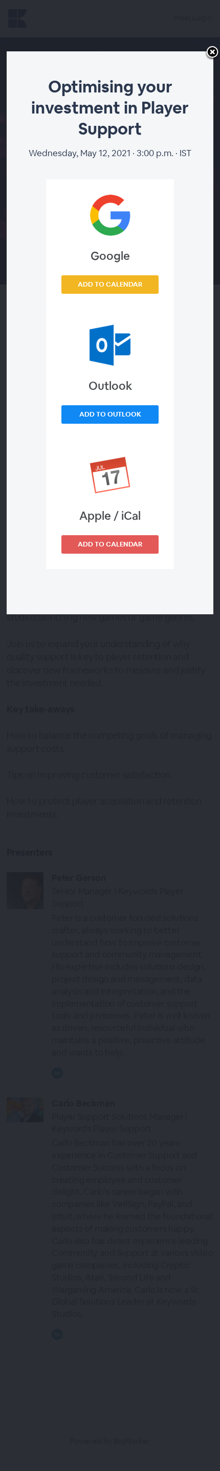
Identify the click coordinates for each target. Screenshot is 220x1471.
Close (212, 53)
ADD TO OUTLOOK (110, 414)
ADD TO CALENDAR (110, 284)
